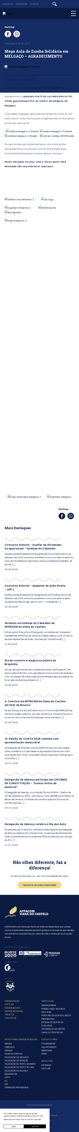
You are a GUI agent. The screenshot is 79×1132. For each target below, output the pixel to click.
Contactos (10, 1018)
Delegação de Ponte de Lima (19, 1067)
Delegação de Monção (16, 1060)
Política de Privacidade (39, 1105)
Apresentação (12, 1001)
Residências (11, 1074)
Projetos (9, 1014)
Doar (43, 1053)
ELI (6, 1081)
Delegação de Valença (16, 1070)
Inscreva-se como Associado (39, 884)
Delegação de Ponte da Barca (20, 1064)
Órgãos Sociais (12, 1008)
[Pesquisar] (54, 4)
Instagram (21, 4)
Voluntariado (48, 1047)
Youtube (34, 4)
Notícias (9, 1004)
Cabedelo (10, 1047)
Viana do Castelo (13, 1053)
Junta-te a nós (49, 1039)
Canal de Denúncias (52, 1032)
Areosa (8, 1043)
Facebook (8, 4)
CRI (6, 1084)
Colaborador (48, 1043)
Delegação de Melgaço (17, 1057)
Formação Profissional (17, 1087)
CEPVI (7, 1077)
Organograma (48, 1005)
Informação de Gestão (53, 1029)
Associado (46, 1050)
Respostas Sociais (14, 1011)
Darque (8, 1050)
